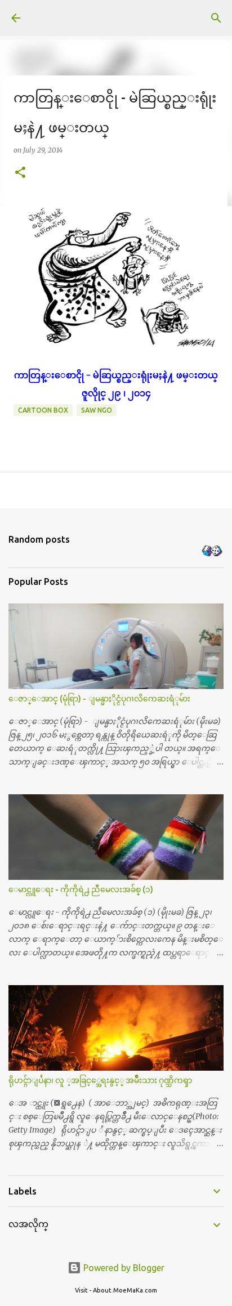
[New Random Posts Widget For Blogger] (212, 551)
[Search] (216, 18)
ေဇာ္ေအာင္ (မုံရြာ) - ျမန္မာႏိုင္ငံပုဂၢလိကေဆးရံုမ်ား (99, 698)
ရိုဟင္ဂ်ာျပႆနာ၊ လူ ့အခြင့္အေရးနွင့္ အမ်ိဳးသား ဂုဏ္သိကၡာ (100, 1080)
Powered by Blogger (122, 1268)
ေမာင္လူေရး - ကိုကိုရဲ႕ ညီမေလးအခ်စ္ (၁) (80, 889)
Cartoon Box (43, 410)
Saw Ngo (96, 410)
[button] (20, 173)
